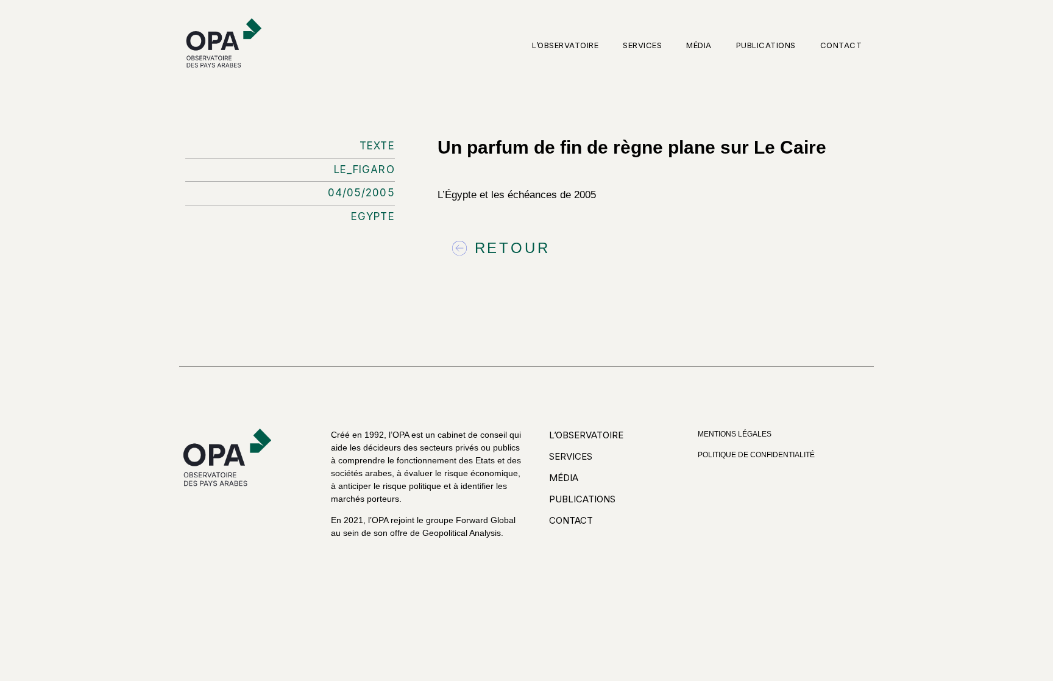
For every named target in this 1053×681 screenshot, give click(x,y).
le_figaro (364, 169)
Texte (377, 146)
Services (642, 45)
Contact (841, 45)
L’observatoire (565, 45)
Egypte (373, 216)
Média (699, 45)
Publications (766, 45)
